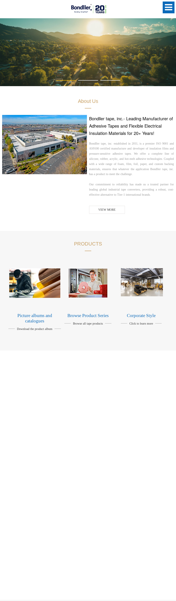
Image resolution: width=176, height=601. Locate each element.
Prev (6, 52)
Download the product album (34, 329)
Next (170, 52)
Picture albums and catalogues (34, 318)
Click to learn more (141, 323)
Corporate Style (141, 315)
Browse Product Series (88, 315)
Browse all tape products (88, 323)
